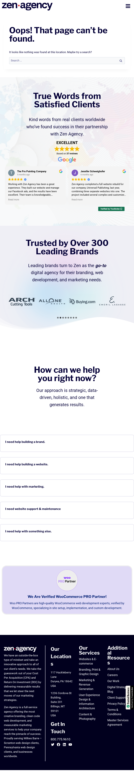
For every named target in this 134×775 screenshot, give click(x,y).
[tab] (58, 318)
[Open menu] (128, 6)
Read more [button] (13, 199)
